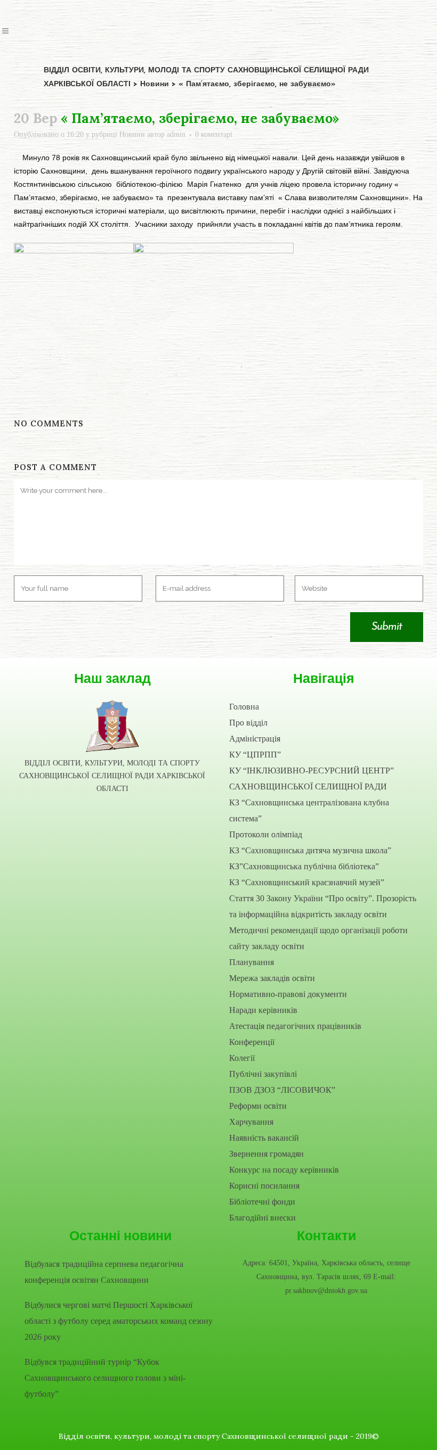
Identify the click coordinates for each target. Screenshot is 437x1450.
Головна (244, 706)
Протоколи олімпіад (265, 834)
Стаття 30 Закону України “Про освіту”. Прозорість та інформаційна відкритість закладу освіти (322, 906)
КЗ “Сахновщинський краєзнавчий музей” (306, 882)
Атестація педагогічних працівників (295, 1026)
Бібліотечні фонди (262, 1201)
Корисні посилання (264, 1185)
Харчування (251, 1121)
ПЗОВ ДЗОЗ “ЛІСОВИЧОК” (282, 1089)
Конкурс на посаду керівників (284, 1169)
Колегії (242, 1057)
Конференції (251, 1042)
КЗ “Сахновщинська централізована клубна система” (309, 810)
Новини (132, 134)
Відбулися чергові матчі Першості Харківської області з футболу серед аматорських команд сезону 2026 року (119, 1320)
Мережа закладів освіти (272, 978)
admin (176, 134)
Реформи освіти (258, 1105)
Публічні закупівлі (263, 1073)
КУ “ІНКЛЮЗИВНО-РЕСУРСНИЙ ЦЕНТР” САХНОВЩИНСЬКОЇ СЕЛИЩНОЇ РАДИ (311, 778)
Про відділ (248, 722)
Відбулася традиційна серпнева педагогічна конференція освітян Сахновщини (104, 1271)
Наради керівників (263, 1010)
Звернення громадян (266, 1153)
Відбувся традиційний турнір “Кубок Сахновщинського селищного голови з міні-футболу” (105, 1377)
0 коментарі (213, 134)
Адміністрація (254, 738)
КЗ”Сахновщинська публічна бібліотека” (304, 866)
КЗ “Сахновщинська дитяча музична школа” (310, 850)
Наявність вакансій (264, 1137)
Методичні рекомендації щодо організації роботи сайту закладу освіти (318, 938)
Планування (251, 962)
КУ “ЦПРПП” (255, 754)
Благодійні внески (262, 1217)
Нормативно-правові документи (288, 994)
